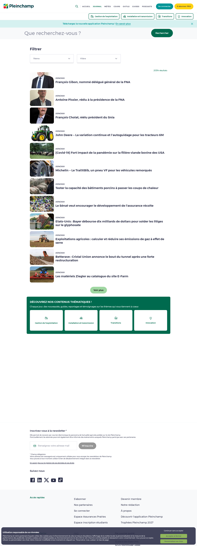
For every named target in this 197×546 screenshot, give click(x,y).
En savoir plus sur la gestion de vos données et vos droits (52, 463)
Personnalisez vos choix (173, 541)
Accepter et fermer (173, 536)
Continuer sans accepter (173, 531)
